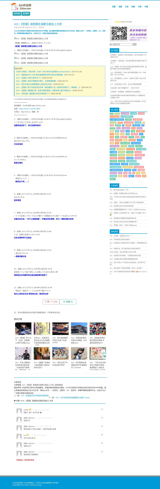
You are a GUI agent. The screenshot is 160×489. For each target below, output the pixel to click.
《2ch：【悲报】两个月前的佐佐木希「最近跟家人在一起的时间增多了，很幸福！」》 (48, 87)
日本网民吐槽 (134, 164)
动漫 (120, 7)
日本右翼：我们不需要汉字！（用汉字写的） (125, 88)
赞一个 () (52, 302)
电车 (138, 173)
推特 (111, 140)
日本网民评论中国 (116, 170)
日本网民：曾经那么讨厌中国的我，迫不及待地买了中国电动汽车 (128, 56)
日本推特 (130, 158)
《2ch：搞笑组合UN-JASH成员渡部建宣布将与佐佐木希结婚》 (39, 75)
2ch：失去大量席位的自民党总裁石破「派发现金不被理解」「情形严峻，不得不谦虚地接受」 (22, 367)
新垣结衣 (132, 140)
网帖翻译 (113, 176)
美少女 (138, 176)
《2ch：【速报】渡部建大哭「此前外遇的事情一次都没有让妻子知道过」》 (43, 90)
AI (143, 123)
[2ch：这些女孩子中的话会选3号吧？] (60, 359)
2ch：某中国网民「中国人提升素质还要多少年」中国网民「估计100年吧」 (128, 74)
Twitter (112, 128)
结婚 (143, 173)
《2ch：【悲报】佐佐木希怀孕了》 (28, 78)
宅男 (111, 137)
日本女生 (130, 155)
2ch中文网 (125, 114)
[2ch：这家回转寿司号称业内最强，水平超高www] (79, 335)
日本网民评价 (127, 167)
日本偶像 (113, 152)
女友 (122, 134)
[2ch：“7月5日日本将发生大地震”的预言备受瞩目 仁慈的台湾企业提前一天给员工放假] (97, 359)
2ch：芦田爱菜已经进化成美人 (120, 239)
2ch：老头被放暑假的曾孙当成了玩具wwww (60, 340)
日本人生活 (130, 149)
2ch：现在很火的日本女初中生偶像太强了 (124, 222)
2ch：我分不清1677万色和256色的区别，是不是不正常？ (127, 264)
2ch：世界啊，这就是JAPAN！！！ (122, 236)
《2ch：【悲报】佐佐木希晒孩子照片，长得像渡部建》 (36, 81)
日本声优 (138, 152)
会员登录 (26, 13)
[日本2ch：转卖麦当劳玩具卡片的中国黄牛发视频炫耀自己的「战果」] (41, 335)
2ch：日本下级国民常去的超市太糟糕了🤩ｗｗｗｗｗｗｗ (128, 273)
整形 (125, 140)
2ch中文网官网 (17, 483)
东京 (118, 128)
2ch (111, 114)
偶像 (111, 131)
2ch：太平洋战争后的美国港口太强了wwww (73, 398)
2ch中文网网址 (29, 483)
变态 (127, 131)
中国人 (139, 128)
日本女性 (113, 155)
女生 (127, 134)
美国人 (131, 176)
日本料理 (138, 158)
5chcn (120, 123)
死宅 (125, 173)
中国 (146, 7)
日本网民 (125, 164)
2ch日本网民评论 (127, 117)
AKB (111, 125)
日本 (126, 7)
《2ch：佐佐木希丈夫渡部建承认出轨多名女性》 (34, 84)
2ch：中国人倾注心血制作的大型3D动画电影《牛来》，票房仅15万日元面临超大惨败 (128, 102)
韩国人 (112, 179)
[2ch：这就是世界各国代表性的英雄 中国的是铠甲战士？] (97, 335)
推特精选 (119, 140)
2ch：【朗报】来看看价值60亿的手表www (124, 193)
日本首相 (128, 170)
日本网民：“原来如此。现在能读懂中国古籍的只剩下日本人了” (128, 62)
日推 (111, 143)
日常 (140, 7)
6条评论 (41, 27)
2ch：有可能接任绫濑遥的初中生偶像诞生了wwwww (79, 365)
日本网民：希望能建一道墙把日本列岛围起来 (125, 92)
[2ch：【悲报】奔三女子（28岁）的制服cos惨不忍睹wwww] (23, 335)
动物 (133, 7)
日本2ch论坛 (136, 143)
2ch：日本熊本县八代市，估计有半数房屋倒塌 (125, 84)
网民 (120, 176)
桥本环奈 (113, 173)
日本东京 (139, 146)
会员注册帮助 (46, 483)
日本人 (112, 149)
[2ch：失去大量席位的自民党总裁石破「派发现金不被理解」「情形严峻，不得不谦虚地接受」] (23, 359)
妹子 (141, 134)
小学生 (131, 137)
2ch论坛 (113, 123)
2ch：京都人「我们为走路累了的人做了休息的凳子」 (127, 202)
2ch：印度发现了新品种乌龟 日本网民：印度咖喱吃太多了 (128, 244)
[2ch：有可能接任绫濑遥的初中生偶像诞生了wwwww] (79, 359)
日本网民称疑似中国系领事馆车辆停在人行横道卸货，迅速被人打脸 (128, 97)
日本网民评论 (138, 167)
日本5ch (124, 146)
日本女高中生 (139, 155)
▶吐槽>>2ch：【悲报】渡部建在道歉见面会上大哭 (33, 401)
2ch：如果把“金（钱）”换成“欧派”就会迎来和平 (125, 248)
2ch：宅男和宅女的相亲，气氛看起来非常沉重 (125, 255)
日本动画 (122, 152)
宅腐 (114, 7)
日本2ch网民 (125, 143)
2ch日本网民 (114, 117)
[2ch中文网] (21, 10)
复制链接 (58, 385)
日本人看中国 (141, 149)
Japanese (136, 125)
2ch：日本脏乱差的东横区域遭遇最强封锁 (124, 259)
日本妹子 (113, 158)
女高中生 (134, 134)
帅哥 (137, 137)
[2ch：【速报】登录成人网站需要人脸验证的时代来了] (41, 359)
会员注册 (17, 13)
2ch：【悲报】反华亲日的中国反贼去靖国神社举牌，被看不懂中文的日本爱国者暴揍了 (128, 68)
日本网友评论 (114, 164)
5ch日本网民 (128, 123)
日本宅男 (122, 158)
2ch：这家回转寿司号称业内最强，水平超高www (79, 340)
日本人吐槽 (121, 149)
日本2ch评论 (114, 146)
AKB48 (118, 125)
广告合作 (38, 483)
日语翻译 (141, 170)
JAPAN (128, 125)
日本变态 (130, 152)
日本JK (131, 146)
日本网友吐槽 (131, 161)
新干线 (139, 140)
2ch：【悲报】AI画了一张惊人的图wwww (123, 225)
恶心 (142, 137)
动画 (122, 131)
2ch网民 (128, 120)
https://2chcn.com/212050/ (29, 109)
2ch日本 (141, 114)
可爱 (132, 131)
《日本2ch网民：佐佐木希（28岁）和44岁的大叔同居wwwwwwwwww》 (43, 72)
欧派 (120, 173)
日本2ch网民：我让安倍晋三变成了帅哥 (123, 252)
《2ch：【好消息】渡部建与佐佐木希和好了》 (32, 94)
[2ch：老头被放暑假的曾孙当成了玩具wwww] (60, 335)
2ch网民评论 (137, 120)
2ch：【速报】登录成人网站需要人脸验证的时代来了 (42, 365)
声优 (111, 134)
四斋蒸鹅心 (140, 131)
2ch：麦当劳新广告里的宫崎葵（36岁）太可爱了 (126, 268)
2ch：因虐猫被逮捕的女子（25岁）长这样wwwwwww (128, 209)
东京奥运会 (126, 128)
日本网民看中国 (115, 167)
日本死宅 (113, 161)
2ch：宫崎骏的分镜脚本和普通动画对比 (123, 218)
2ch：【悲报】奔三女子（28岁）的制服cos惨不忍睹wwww (23, 340)
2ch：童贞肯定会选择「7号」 (120, 190)
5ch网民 (138, 123)
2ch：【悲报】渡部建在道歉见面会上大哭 (38, 385)
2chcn (117, 114)
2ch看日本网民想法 (116, 120)
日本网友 (122, 161)
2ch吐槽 (133, 114)
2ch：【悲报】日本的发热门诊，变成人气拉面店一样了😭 (128, 214)
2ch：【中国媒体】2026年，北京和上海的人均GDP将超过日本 (128, 79)
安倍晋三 (124, 137)
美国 (125, 176)
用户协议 (55, 483)
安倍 (117, 137)
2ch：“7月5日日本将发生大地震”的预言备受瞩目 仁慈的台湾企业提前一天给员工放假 (98, 367)
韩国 (144, 176)
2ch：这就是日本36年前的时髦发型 (35, 396)
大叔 (117, 134)
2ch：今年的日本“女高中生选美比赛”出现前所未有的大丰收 (128, 198)
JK (143, 125)
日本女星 (122, 155)
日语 (134, 170)
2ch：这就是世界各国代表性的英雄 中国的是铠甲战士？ (97, 340)
